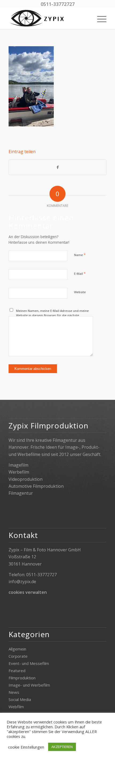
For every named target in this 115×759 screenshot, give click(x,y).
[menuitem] (99, 18)
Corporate (18, 656)
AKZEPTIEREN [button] (62, 746)
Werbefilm (19, 472)
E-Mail (80, 273)
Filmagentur (21, 493)
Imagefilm (18, 465)
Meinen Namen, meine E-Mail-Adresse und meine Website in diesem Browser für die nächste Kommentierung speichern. (52, 315)
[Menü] (99, 18)
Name (80, 254)
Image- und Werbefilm (29, 685)
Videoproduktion (26, 479)
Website (80, 292)
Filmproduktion (22, 677)
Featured (17, 670)
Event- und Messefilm (29, 663)
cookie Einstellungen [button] (26, 747)
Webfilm (16, 706)
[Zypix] (48, 18)
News (14, 692)
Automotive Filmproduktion (36, 486)
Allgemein (17, 649)
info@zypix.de (22, 581)
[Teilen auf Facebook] (57, 167)
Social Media (20, 699)
